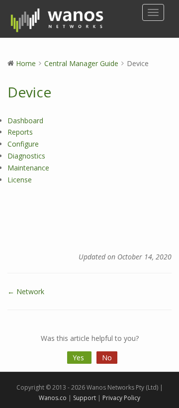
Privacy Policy (121, 398)
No (107, 357)
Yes (79, 357)
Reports (20, 132)
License (19, 179)
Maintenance (28, 167)
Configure (23, 144)
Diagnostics (26, 156)
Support (84, 398)
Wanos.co (53, 398)
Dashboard (25, 120)
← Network (25, 291)
